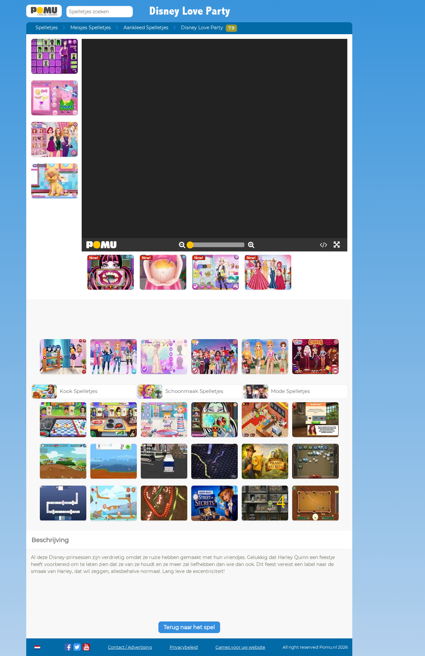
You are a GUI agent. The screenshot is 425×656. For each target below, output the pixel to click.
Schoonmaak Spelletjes (194, 391)
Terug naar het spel (189, 627)
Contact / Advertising (130, 647)
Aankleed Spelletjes (146, 28)
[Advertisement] (189, 317)
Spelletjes (47, 28)
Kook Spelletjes (78, 391)
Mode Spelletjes (290, 391)
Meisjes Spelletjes (90, 28)
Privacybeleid (184, 647)
